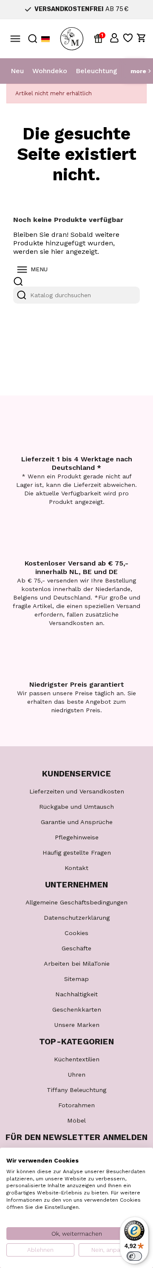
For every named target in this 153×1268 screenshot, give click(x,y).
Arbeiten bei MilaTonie (77, 963)
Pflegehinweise (77, 837)
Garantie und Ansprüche (77, 822)
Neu (17, 71)
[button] (114, 38)
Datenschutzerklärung (77, 917)
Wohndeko (49, 71)
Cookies (76, 933)
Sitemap (76, 978)
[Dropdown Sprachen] (45, 38)
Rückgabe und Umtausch (76, 806)
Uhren (76, 1074)
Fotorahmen (76, 1105)
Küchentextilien (76, 1059)
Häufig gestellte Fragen (76, 852)
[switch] (134, 1256)
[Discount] (100, 38)
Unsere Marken (76, 1024)
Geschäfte (76, 948)
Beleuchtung (96, 71)
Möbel (76, 1120)
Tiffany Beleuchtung (76, 1089)
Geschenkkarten (76, 1009)
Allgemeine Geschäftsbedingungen (77, 902)
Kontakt (76, 867)
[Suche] (21, 295)
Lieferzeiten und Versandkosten (76, 791)
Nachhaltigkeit (76, 994)
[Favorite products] (128, 38)
